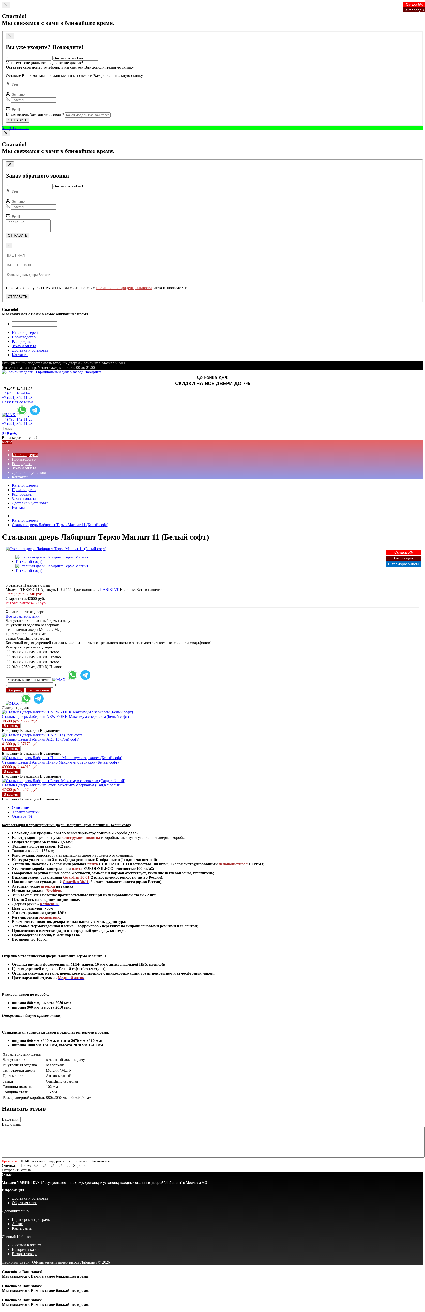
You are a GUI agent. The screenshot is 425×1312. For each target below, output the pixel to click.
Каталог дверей (25, 485)
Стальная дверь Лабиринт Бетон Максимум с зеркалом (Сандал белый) (61, 785)
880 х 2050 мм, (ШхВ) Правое (37, 657)
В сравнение (50, 730)
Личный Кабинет (26, 1245)
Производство (24, 490)
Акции (17, 1224)
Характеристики (26, 812)
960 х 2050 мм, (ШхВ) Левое (36, 662)
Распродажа (22, 494)
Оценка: (9, 1165)
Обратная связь (24, 1203)
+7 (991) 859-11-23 (17, 397)
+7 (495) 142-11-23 (17, 393)
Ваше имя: (10, 1119)
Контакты (20, 507)
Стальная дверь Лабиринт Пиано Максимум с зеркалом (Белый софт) (60, 762)
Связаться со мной (17, 402)
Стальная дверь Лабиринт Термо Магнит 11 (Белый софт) (60, 525)
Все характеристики (23, 616)
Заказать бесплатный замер (28, 680)
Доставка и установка (30, 503)
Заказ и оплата (24, 499)
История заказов (25, 1249)
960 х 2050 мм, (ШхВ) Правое (37, 667)
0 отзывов (14, 585)
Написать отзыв (36, 585)
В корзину (15, 690)
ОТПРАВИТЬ (17, 120)
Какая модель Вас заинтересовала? (35, 115)
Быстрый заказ (38, 690)
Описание (20, 807)
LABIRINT (109, 590)
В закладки (29, 730)
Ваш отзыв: (11, 1124)
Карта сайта (22, 1228)
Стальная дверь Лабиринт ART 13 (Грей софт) (40, 739)
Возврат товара (24, 1254)
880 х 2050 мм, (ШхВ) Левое (36, 652)
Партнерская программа (32, 1219)
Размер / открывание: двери (29, 647)
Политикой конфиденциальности (124, 288)
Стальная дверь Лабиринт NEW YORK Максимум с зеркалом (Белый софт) (65, 716)
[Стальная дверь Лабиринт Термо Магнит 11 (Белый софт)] (56, 549)
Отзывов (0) (22, 816)
